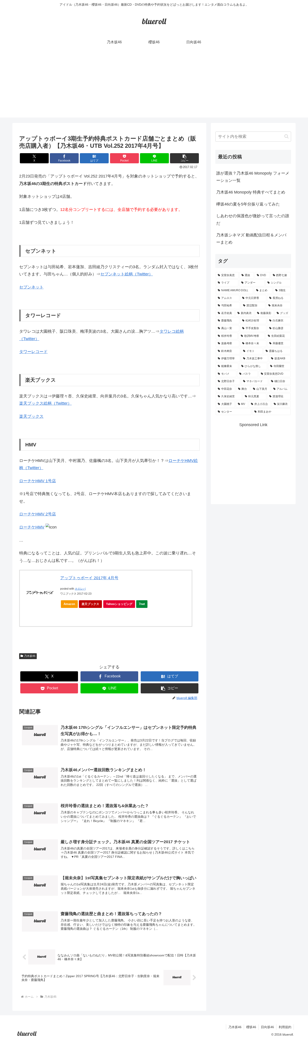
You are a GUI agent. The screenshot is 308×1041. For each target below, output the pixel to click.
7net (142, 604)
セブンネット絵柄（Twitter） (126, 274)
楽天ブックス (31, 416)
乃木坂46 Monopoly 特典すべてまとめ (250, 192)
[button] (184, 158)
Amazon (69, 604)
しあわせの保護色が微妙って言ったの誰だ (252, 219)
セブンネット (31, 287)
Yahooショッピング (119, 604)
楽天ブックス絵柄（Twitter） (45, 403)
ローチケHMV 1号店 (37, 481)
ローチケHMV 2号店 (37, 514)
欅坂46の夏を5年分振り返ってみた (248, 204)
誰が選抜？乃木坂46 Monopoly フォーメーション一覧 (252, 177)
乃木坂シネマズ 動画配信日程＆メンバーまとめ (251, 239)
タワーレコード (33, 351)
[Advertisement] (154, 86)
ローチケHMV (31, 527)
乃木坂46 (29, 656)
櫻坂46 (251, 1027)
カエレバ (80, 588)
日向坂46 (267, 1027)
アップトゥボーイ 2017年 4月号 (89, 578)
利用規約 (285, 1027)
